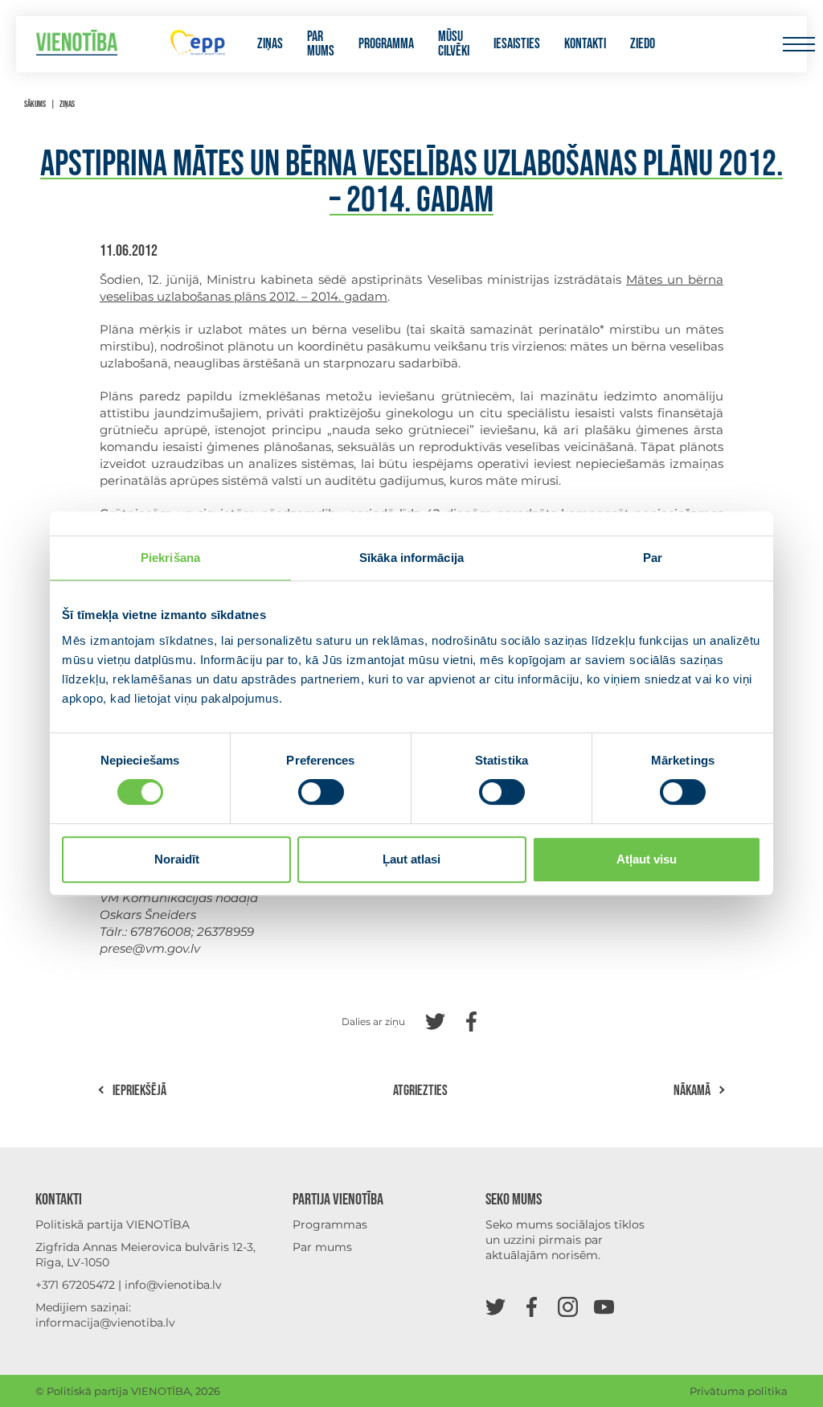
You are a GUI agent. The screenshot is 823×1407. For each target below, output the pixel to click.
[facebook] (532, 1306)
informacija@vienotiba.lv (105, 1322)
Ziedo (642, 44)
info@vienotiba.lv (173, 1285)
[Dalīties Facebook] (471, 1020)
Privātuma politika (739, 1390)
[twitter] (495, 1306)
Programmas (330, 1224)
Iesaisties (516, 44)
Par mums (320, 44)
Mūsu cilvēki (453, 44)
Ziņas (270, 44)
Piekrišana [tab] (170, 557)
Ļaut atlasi (411, 859)
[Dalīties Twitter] (435, 1020)
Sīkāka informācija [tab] (411, 557)
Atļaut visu (646, 859)
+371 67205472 (75, 1285)
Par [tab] (652, 557)
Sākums (35, 104)
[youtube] (604, 1306)
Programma (386, 44)
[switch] (321, 792)
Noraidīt (176, 859)
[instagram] (568, 1306)
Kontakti (585, 44)
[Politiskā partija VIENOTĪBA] (76, 44)
